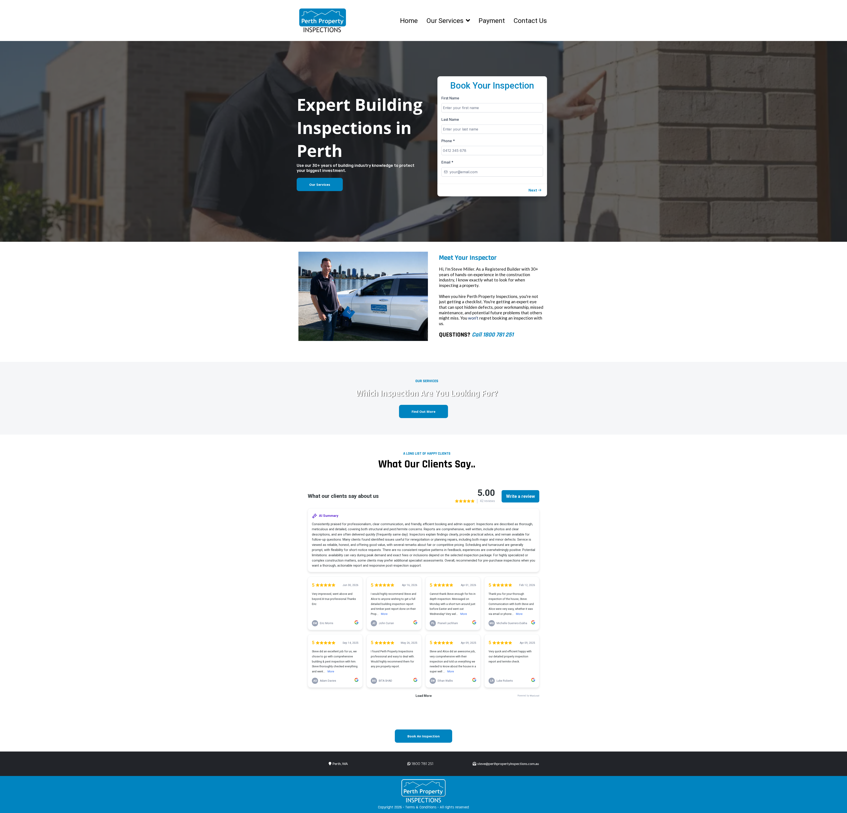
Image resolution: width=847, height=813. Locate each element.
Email (447, 162)
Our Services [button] (445, 20)
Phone (448, 141)
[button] (535, 190)
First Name (450, 98)
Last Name (450, 119)
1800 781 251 (422, 764)
